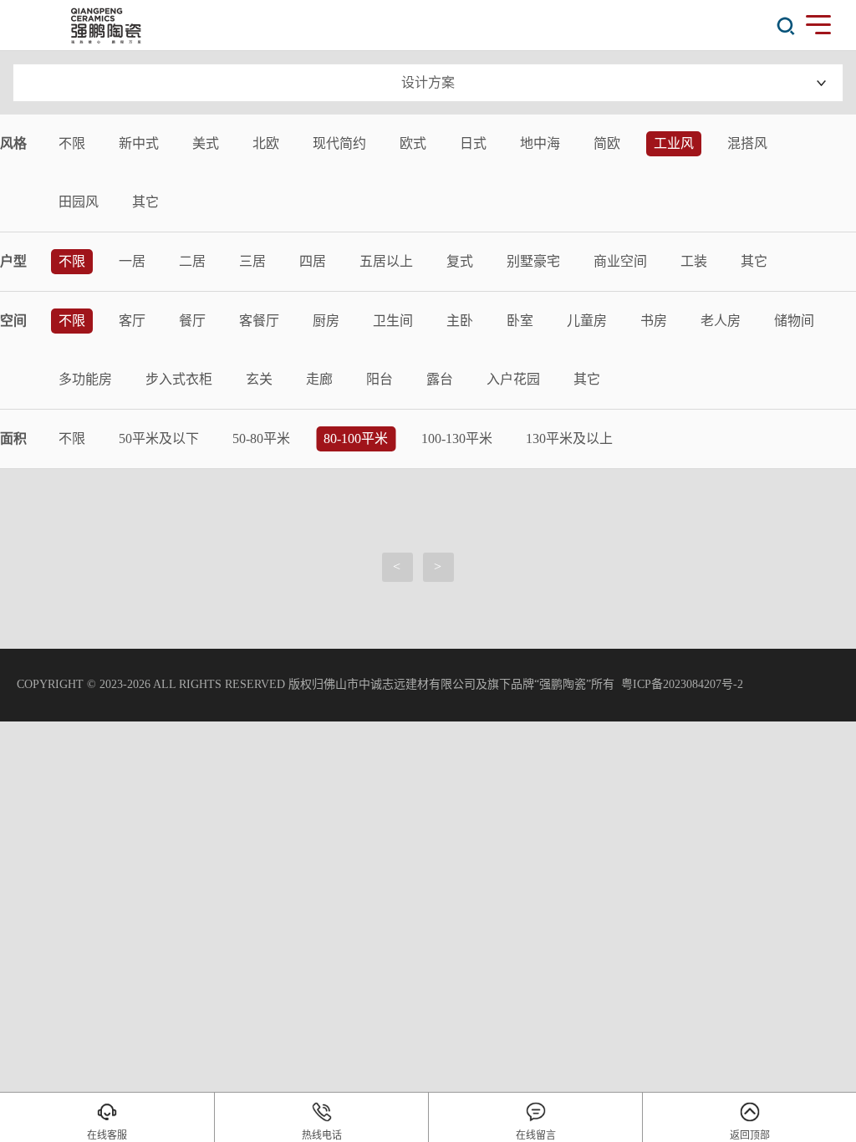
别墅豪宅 (533, 261)
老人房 (721, 321)
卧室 (520, 321)
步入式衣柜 (178, 379)
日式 (473, 143)
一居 (132, 261)
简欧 (607, 143)
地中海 (540, 143)
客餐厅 (259, 321)
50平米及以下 (159, 438)
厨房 (326, 321)
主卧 (459, 321)
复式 (459, 261)
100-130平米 (456, 438)
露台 (439, 379)
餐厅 (192, 321)
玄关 (259, 379)
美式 (205, 143)
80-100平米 (356, 438)
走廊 (319, 379)
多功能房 (85, 379)
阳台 (379, 379)
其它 (145, 202)
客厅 (132, 321)
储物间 (794, 321)
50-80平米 (261, 438)
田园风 (79, 202)
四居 (312, 261)
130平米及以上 (569, 438)
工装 (693, 261)
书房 (653, 321)
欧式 (413, 143)
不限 (72, 143)
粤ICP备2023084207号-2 (682, 684)
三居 (252, 261)
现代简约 (339, 143)
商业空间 (620, 261)
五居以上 (386, 261)
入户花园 (513, 379)
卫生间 (393, 321)
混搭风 (747, 143)
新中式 (139, 143)
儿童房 (587, 321)
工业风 (674, 143)
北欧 (265, 143)
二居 (192, 261)
